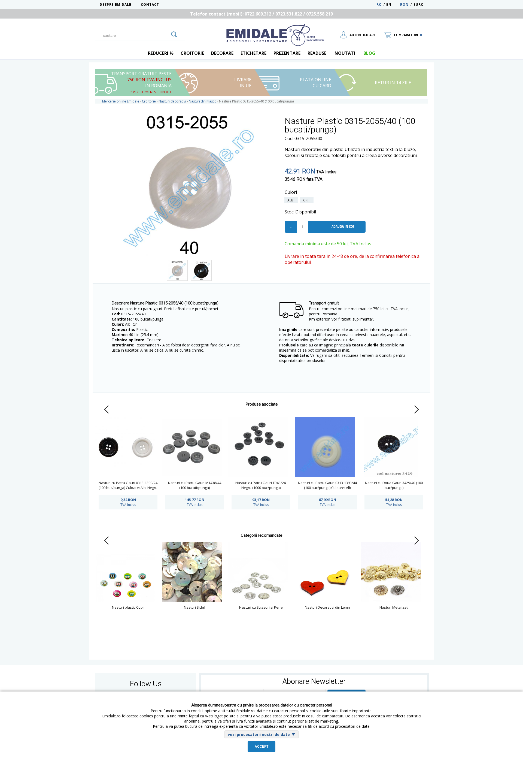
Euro (418, 4)
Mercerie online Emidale (120, 101)
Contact (150, 4)
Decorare (222, 53)
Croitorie (192, 53)
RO (379, 4)
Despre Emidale (115, 4)
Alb (291, 200)
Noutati (345, 53)
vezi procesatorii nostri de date (259, 734)
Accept (261, 746)
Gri (306, 200)
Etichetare (253, 53)
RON (404, 4)
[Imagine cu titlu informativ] (177, 270)
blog (369, 53)
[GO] (174, 33)
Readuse (317, 53)
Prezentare (286, 53)
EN (392, 4)
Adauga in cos (343, 226)
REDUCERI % (161, 53)
